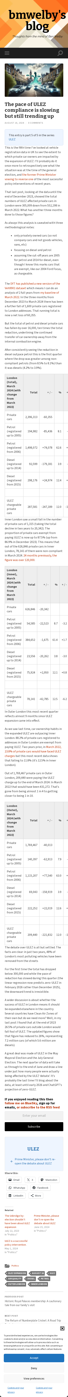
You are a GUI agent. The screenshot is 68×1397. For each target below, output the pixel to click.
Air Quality (14, 1278)
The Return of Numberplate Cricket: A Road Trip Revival (33, 1321)
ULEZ (12, 139)
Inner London (39, 1284)
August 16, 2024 (14, 123)
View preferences (34, 1379)
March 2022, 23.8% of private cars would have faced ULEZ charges (33, 751)
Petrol (45, 1278)
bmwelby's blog (37, 20)
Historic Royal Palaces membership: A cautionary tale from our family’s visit (33, 1301)
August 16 (38, 1273)
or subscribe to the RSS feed (38, 1107)
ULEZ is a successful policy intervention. (16, 1243)
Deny (34, 1368)
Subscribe (34, 1127)
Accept (34, 1358)
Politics (15, 1265)
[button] (62, 1328)
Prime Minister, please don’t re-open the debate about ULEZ (46, 1219)
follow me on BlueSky (21, 1103)
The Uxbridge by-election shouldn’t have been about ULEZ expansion (17, 1221)
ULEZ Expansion (17, 1273)
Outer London (16, 1284)
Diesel (31, 1278)
